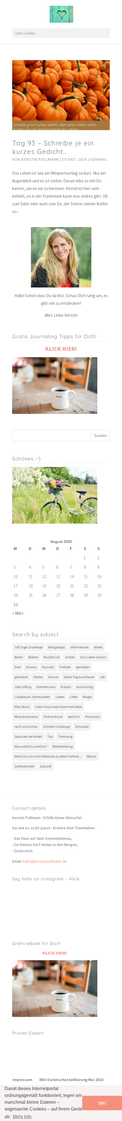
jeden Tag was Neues (79, 677)
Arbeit (98, 647)
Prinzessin (92, 716)
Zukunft (45, 766)
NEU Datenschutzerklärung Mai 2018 (71, 1079)
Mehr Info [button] (22, 1116)
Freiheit (65, 667)
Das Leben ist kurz (93, 657)
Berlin (18, 657)
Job (102, 677)
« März (18, 613)
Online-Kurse (53, 716)
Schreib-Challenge (56, 726)
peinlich (74, 716)
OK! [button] (102, 1103)
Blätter (33, 657)
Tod (50, 736)
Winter (91, 756)
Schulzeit (82, 726)
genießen (83, 667)
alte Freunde (79, 647)
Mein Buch (22, 707)
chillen (70, 657)
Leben (60, 697)
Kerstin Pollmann (40, 159)
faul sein (48, 667)
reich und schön (26, 726)
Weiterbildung (62, 746)
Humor (53, 677)
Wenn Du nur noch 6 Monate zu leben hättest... (47, 756)
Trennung (65, 736)
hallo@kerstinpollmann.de (45, 861)
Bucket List (52, 657)
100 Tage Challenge (28, 647)
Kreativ (66, 687)
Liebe (73, 697)
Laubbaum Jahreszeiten (32, 697)
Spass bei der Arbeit (28, 736)
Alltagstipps (56, 647)
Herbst (38, 677)
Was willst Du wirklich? (30, 746)
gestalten (21, 677)
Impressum (22, 1079)
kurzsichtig (85, 687)
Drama (31, 667)
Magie (87, 697)
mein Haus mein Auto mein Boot (58, 707)
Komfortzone (46, 687)
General (98, 159)
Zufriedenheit (24, 766)
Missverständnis (26, 716)
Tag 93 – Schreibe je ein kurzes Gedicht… (53, 147)
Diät (17, 667)
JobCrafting (22, 687)
